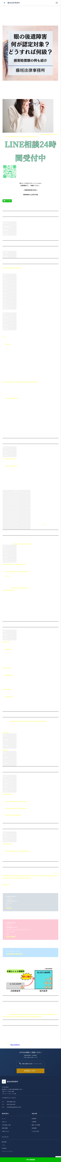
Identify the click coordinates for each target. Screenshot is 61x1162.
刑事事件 (34, 1118)
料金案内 (4, 1148)
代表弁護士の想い (6, 1125)
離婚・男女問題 (36, 1125)
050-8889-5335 (11, 1101)
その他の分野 (35, 1131)
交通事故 (34, 1121)
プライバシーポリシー (8, 1151)
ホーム (3, 1118)
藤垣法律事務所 (15, 1045)
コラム (3, 1145)
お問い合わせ (5, 1131)
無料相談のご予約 (30, 1071)
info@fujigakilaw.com (14, 1107)
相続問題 (34, 1128)
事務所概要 (5, 1128)
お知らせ (4, 1121)
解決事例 (4, 1142)
